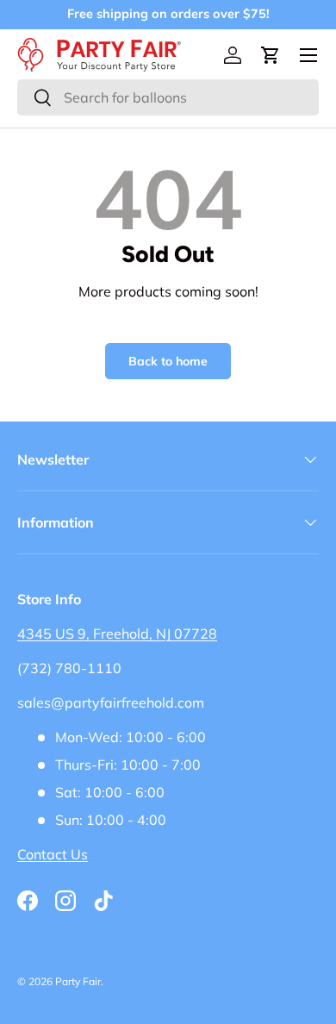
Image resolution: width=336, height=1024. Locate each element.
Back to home (168, 361)
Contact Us (52, 854)
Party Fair (78, 981)
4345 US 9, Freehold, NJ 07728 (117, 633)
